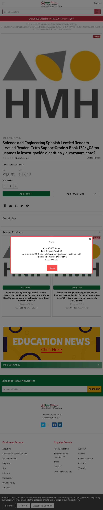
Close (52, 268)
